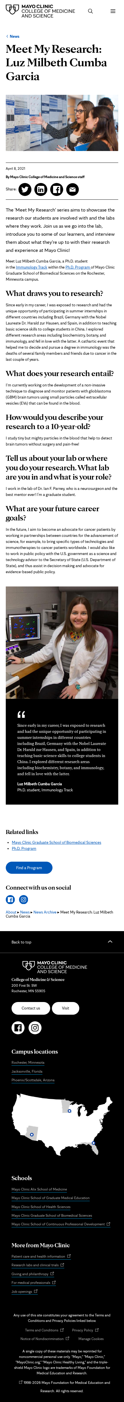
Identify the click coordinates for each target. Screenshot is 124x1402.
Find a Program (29, 867)
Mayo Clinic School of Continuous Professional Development (61, 1224)
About (11, 912)
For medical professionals (34, 1283)
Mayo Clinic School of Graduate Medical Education (51, 1198)
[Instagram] (23, 899)
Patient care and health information (41, 1257)
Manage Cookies (91, 1339)
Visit (65, 1008)
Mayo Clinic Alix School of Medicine (39, 1189)
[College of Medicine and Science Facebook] (18, 1030)
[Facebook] (10, 899)
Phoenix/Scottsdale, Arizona (33, 1080)
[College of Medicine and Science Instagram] (35, 1030)
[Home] (42, 11)
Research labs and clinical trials (38, 1265)
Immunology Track (31, 267)
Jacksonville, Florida (27, 1071)
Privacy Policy (85, 1330)
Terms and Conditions (44, 1330)
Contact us (31, 1008)
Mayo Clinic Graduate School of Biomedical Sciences (56, 842)
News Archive (45, 912)
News (14, 36)
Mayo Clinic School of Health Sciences (41, 1207)
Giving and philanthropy (33, 1274)
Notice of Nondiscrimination (44, 1339)
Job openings (25, 1292)
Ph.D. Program (78, 267)
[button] (90, 11)
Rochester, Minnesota (28, 1062)
